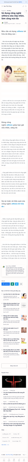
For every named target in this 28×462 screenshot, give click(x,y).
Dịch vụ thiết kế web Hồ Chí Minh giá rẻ (14, 403)
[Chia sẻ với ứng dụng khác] (21, 284)
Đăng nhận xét (14, 365)
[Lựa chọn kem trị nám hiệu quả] (24, 296)
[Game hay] (12, 390)
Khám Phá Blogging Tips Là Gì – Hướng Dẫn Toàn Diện (14, 410)
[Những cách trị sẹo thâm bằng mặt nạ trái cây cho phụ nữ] (24, 341)
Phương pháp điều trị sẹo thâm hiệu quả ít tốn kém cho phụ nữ (11, 350)
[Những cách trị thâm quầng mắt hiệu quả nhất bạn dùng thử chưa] (24, 317)
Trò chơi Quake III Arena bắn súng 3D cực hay (13, 393)
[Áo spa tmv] (21, 414)
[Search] (26, 6)
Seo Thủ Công (7, 6)
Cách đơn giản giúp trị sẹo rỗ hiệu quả (10, 328)
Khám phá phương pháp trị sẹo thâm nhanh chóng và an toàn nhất (11, 305)
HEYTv (20, 2)
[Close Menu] (26, 2)
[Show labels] (5, 445)
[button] (23, 6)
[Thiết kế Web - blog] (13, 401)
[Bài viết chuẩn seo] (13, 407)
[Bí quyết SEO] (21, 407)
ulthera (20, 31)
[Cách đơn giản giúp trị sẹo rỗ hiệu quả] (24, 330)
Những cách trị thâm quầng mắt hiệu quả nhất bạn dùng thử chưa (10, 317)
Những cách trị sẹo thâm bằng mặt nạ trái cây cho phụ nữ (11, 339)
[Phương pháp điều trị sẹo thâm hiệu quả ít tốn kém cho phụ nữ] (24, 351)
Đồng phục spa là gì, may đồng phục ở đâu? (14, 417)
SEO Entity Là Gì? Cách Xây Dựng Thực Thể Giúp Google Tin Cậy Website (14, 424)
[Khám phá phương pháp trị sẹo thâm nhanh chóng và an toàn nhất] (24, 305)
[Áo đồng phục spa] (14, 414)
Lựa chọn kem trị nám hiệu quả (11, 294)
